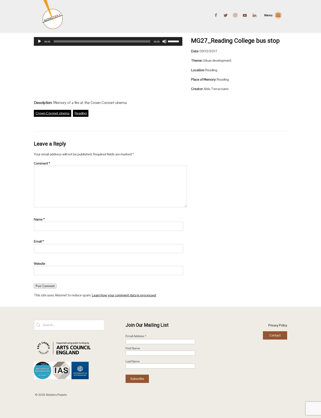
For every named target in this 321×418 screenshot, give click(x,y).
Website (39, 264)
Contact (275, 335)
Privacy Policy (277, 325)
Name (39, 219)
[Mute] (164, 41)
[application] (108, 41)
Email (39, 241)
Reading (81, 113)
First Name (133, 348)
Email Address (136, 336)
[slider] (174, 41)
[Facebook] (216, 14)
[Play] (39, 41)
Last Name (133, 361)
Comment (42, 163)
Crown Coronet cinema (52, 113)
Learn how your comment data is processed (124, 295)
